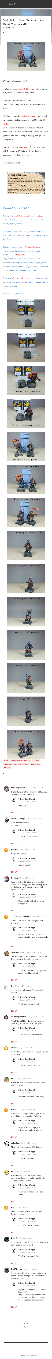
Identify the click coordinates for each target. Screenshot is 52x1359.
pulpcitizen (15, 1142)
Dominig (14, 877)
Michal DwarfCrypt (26, 798)
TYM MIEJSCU (20, 254)
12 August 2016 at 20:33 (27, 1154)
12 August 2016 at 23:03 (23, 1171)
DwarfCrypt (11, 4)
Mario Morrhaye (18, 818)
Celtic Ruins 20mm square (18, 147)
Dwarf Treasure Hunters (20, 760)
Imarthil (14, 849)
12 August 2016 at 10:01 (27, 1093)
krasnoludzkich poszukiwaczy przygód (26, 215)
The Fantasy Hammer (20, 916)
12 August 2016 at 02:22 (26, 1048)
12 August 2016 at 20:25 (29, 1143)
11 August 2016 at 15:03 (34, 788)
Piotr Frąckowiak (18, 787)
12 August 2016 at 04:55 (27, 1062)
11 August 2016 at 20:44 (27, 861)
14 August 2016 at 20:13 (31, 1269)
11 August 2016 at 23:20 (33, 952)
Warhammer (35, 764)
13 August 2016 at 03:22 (31, 1238)
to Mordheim (22, 88)
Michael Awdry (17, 952)
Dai (12, 985)
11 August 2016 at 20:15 (27, 878)
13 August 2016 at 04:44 (27, 1221)
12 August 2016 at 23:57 (23, 1207)
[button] (4, 32)
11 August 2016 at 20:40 (27, 802)
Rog (13, 1207)
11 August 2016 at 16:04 (34, 819)
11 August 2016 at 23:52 (23, 986)
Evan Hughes (16, 1238)
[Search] (48, 4)
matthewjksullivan (18, 1016)
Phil (12, 1078)
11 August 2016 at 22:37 (27, 930)
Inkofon (14, 1109)
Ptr (12, 1171)
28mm (6, 760)
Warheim (7, 767)
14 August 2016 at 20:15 (27, 1286)
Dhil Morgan (16, 1269)
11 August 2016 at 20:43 (27, 833)
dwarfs (36, 760)
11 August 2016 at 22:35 (38, 916)
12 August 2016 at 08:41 (23, 1079)
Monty (14, 1047)
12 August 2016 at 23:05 (27, 1188)
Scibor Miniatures (29, 116)
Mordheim (8, 764)
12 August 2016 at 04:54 (27, 1031)
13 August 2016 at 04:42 (27, 1252)
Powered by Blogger (27, 1355)
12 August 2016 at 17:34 (27, 1109)
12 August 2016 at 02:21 (35, 1017)
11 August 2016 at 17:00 (27, 849)
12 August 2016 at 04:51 (27, 966)
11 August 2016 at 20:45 (27, 897)
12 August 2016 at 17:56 (27, 1123)
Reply (14, 812)
